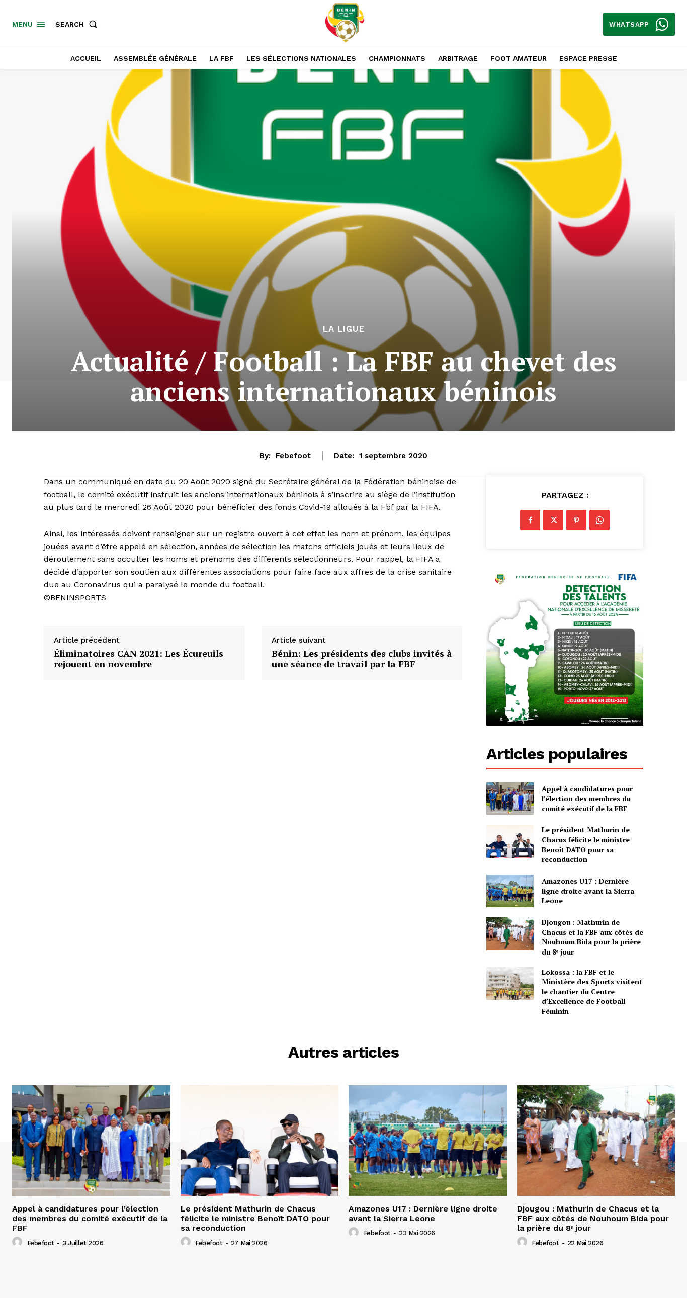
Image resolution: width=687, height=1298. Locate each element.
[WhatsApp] (599, 520)
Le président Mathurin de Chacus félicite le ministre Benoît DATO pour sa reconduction (586, 844)
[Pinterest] (576, 520)
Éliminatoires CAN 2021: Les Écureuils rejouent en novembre (138, 659)
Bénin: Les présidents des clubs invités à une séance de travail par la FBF (362, 659)
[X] (553, 520)
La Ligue (344, 329)
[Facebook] (530, 520)
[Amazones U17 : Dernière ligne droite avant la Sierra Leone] (509, 891)
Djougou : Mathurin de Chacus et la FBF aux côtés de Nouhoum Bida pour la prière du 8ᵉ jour (592, 937)
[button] (78, 24)
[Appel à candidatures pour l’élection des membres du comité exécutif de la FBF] (509, 798)
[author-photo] (18, 1242)
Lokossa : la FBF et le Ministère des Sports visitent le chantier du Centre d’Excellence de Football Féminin (592, 991)
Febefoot (293, 455)
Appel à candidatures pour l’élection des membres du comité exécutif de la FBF (587, 798)
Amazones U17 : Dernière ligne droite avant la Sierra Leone (588, 890)
